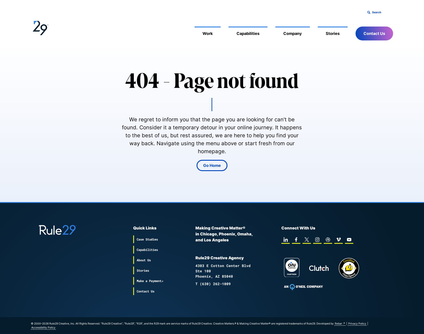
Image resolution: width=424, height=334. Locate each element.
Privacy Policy (357, 323)
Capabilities (248, 33)
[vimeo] (338, 239)
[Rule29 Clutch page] (319, 268)
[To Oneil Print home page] (303, 287)
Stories (333, 33)
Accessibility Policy (43, 327)
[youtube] (349, 239)
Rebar (338, 323)
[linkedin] (285, 239)
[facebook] (296, 239)
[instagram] (317, 239)
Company (292, 33)
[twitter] (307, 239)
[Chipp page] (349, 268)
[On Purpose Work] (291, 268)
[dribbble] (328, 239)
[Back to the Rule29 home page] (39, 27)
